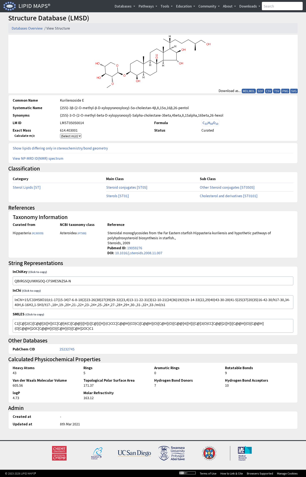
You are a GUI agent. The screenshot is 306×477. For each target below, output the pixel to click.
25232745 (67, 348)
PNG (285, 91)
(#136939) (38, 233)
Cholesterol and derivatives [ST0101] (228, 195)
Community (207, 6)
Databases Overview (28, 28)
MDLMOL (249, 91)
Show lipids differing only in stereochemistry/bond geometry (60, 148)
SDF (260, 91)
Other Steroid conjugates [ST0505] (227, 187)
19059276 (134, 247)
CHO (210, 122)
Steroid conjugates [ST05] (126, 187)
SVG (294, 91)
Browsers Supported (260, 473)
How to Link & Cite (231, 473)
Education (184, 6)
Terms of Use (208, 473)
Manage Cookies (287, 473)
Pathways (146, 6)
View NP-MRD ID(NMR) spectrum (38, 158)
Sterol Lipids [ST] (27, 187)
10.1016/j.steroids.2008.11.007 (138, 252)
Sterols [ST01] (117, 195)
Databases (123, 6)
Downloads (248, 6)
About (228, 6)
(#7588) (81, 233)
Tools (165, 6)
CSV (268, 91)
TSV (276, 91)
